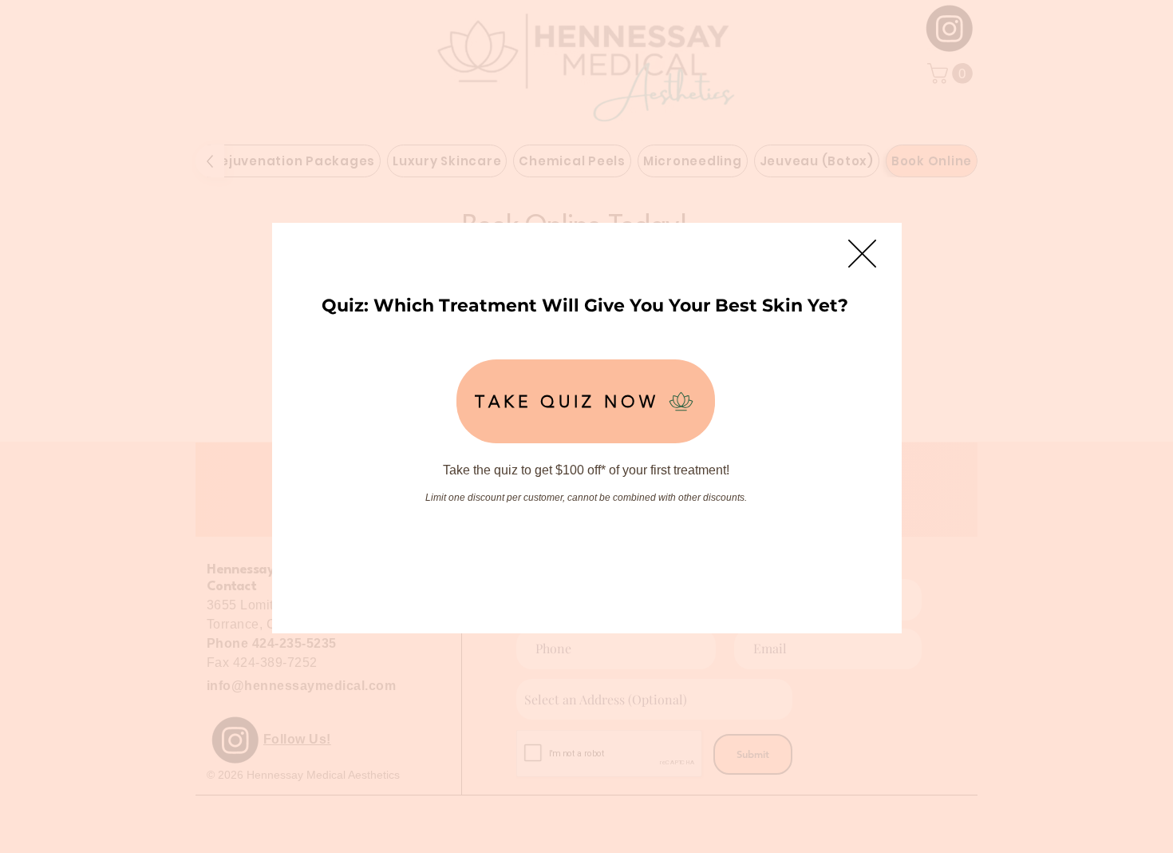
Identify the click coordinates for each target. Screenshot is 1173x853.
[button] (862, 254)
